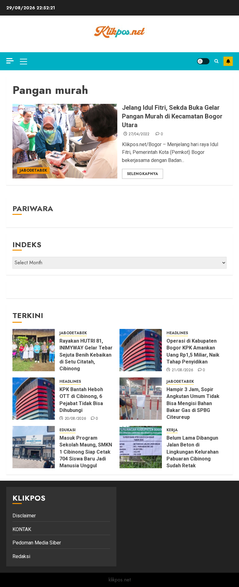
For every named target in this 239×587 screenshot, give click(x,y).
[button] (23, 61)
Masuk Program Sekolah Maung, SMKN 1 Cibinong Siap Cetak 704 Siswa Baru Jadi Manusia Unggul (85, 452)
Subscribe (228, 61)
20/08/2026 (76, 418)
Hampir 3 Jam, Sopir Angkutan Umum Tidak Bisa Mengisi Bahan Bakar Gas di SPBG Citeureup (192, 403)
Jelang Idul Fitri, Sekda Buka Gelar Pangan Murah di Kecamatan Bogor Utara (172, 116)
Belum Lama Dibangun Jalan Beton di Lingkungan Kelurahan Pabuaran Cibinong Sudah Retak (192, 452)
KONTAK (21, 529)
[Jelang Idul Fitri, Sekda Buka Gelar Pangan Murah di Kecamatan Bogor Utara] (64, 141)
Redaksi (21, 556)
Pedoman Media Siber (36, 543)
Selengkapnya (142, 174)
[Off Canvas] (10, 60)
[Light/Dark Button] (203, 61)
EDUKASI (67, 430)
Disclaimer (24, 516)
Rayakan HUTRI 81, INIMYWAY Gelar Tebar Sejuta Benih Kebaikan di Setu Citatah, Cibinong (86, 355)
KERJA (172, 430)
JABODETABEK (33, 170)
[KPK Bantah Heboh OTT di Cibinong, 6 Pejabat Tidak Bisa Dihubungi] (33, 398)
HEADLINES (177, 333)
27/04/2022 (139, 134)
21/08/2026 (183, 370)
